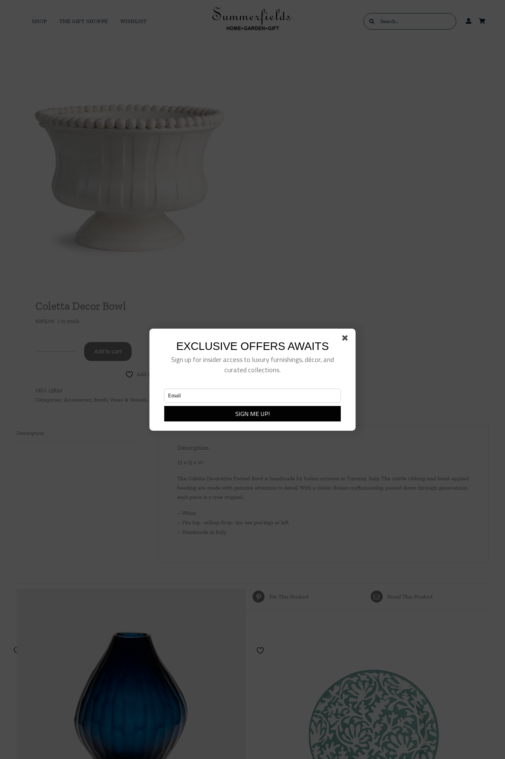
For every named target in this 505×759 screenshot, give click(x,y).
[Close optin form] (346, 339)
